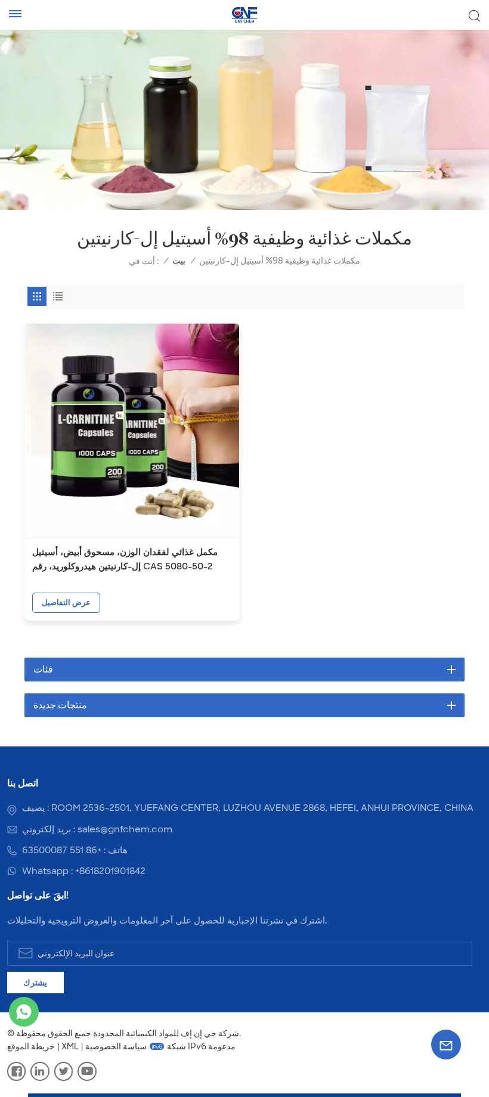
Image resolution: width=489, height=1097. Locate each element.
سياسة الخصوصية (116, 1046)
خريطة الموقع (31, 1046)
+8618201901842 (110, 871)
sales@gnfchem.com (125, 829)
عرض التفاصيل (66, 602)
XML (70, 1046)
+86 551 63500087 (61, 850)
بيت (178, 260)
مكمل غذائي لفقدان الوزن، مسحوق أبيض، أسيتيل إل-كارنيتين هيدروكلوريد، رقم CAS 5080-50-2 (125, 559)
